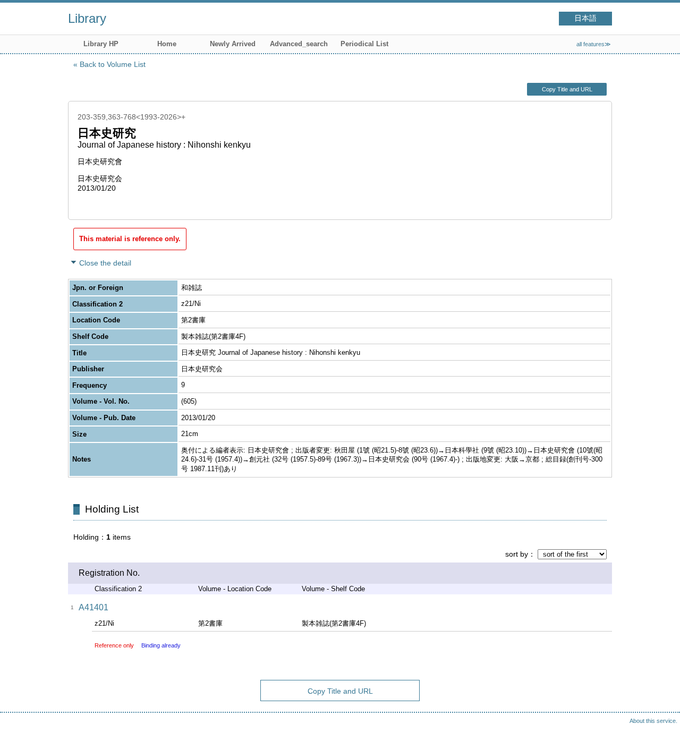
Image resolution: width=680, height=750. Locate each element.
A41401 (93, 607)
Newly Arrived (233, 44)
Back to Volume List (113, 64)
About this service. (653, 721)
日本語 (585, 18)
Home (166, 44)
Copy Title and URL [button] (567, 89)
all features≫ (593, 44)
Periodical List (364, 44)
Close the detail (105, 263)
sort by (516, 554)
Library (87, 18)
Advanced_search (299, 44)
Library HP (100, 44)
